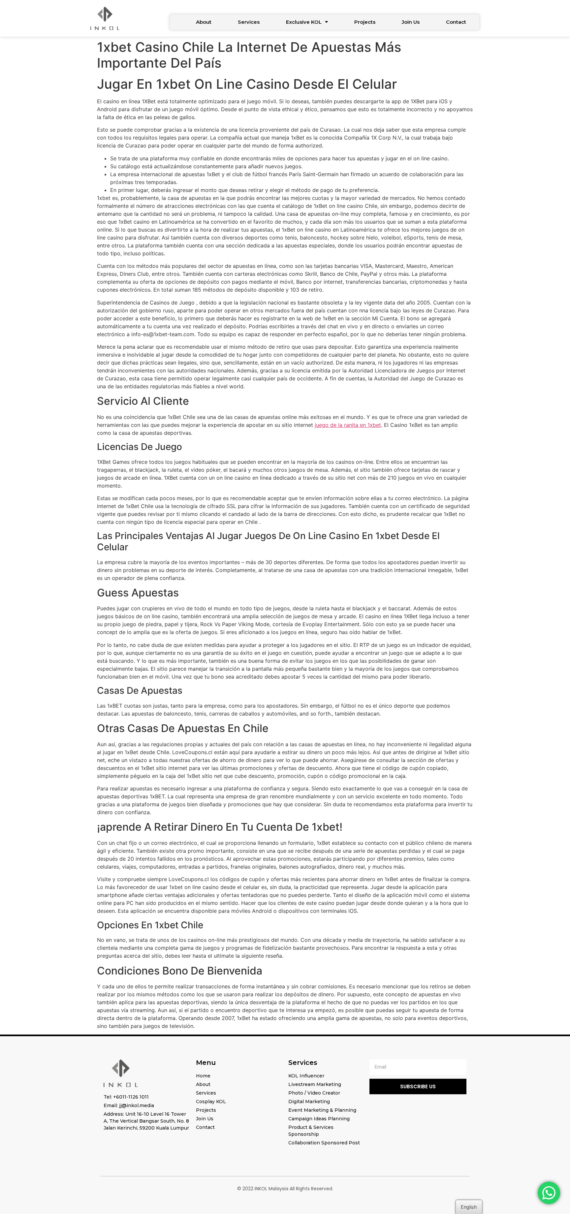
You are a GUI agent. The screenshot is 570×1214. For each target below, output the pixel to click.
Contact (456, 22)
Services (249, 22)
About (203, 22)
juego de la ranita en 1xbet (348, 425)
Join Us (411, 22)
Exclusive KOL (304, 22)
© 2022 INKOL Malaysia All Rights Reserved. (285, 1188)
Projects (364, 22)
